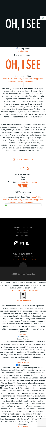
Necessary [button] (23, 334)
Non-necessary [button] (23, 362)
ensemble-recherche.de (26, 259)
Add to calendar (23, 159)
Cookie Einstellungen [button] (17, 290)
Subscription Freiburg (30, 182)
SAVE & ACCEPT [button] (23, 427)
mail (11, 259)
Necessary (24, 336)
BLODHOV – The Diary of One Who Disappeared (23, 78)
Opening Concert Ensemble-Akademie (23, 81)
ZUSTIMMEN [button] (32, 290)
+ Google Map (36, 197)
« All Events (23, 51)
